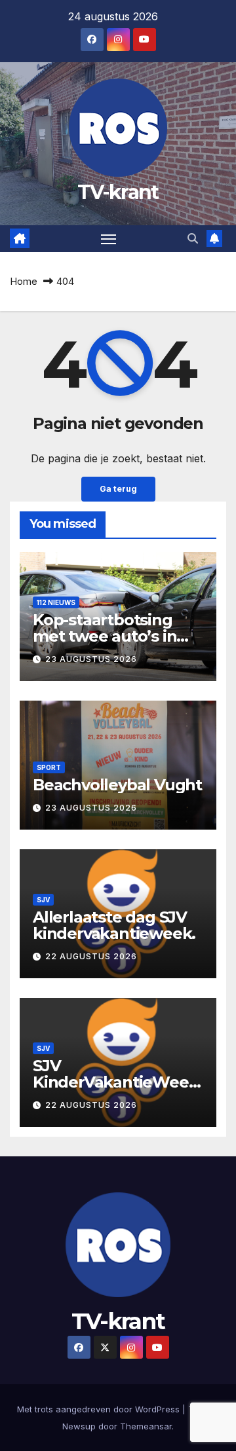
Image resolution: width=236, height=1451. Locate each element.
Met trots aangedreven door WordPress (99, 1409)
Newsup (79, 1426)
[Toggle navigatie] (108, 239)
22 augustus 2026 (91, 956)
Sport (49, 767)
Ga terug (118, 489)
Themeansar (146, 1426)
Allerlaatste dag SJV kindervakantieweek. (114, 925)
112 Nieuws (56, 602)
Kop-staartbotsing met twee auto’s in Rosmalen (104, 636)
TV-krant (117, 192)
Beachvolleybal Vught (117, 784)
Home (23, 281)
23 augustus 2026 (91, 659)
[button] (192, 238)
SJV (43, 900)
